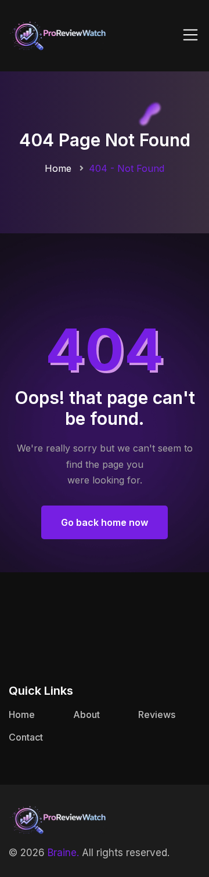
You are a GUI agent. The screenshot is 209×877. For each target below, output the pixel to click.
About (86, 714)
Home (58, 168)
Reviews (156, 714)
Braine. (63, 852)
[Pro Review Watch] (58, 34)
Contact (26, 737)
